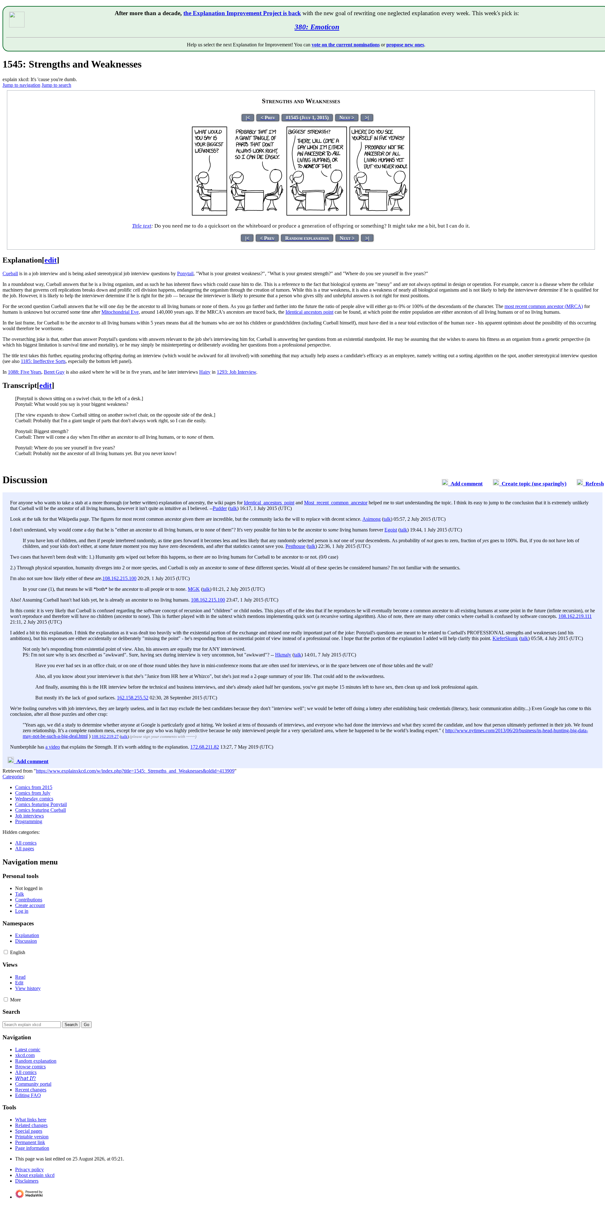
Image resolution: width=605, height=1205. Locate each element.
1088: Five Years (24, 372)
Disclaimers (26, 1181)
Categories (13, 776)
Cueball (10, 273)
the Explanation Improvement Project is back (242, 13)
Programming (28, 821)
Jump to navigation (21, 85)
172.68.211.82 (204, 747)
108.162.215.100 (119, 578)
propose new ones (405, 44)
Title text (141, 226)
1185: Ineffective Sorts (43, 361)
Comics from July (32, 793)
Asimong (371, 519)
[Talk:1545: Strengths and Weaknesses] (445, 484)
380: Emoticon (317, 27)
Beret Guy (54, 372)
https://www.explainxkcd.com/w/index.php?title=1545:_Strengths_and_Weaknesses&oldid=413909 (135, 771)
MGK (194, 589)
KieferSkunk (505, 638)
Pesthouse (295, 546)
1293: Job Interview (236, 372)
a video (52, 747)
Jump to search (56, 85)
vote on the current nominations (346, 44)
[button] (6, 952)
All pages (24, 848)
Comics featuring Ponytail (41, 804)
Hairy (204, 372)
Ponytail (185, 273)
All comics (26, 843)
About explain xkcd (35, 1175)
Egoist (390, 529)
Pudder (220, 508)
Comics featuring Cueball (40, 810)
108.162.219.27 (105, 736)
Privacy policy (29, 1169)
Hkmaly (283, 654)
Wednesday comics (34, 798)
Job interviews (29, 815)
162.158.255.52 (132, 697)
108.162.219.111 (575, 616)
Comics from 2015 (33, 787)
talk (233, 508)
